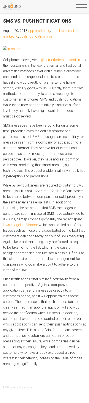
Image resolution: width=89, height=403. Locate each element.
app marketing (39, 31)
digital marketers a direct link (60, 60)
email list (58, 31)
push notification (32, 36)
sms (49, 36)
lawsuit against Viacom (20, 225)
